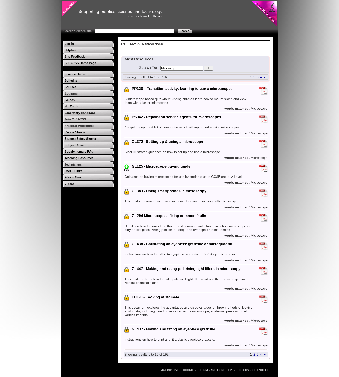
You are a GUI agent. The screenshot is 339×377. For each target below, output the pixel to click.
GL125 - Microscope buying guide (161, 166)
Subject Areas (74, 145)
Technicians (73, 164)
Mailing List (169, 370)
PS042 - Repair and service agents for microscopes (176, 117)
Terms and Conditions (217, 370)
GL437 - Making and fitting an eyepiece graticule (173, 329)
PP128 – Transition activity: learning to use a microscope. (182, 89)
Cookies (189, 370)
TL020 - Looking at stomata (155, 297)
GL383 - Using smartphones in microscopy (169, 191)
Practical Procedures (79, 126)
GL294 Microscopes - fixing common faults (169, 216)
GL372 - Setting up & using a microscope (167, 142)
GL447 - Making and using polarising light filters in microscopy (186, 269)
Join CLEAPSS (75, 119)
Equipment (72, 93)
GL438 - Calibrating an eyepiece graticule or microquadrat (182, 244)
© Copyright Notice (254, 370)
